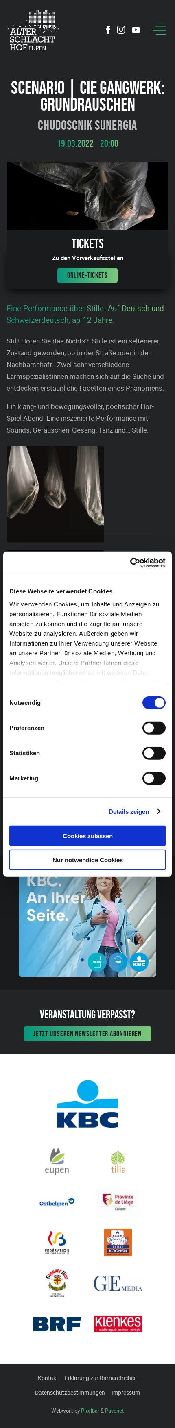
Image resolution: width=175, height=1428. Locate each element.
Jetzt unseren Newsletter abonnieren (87, 1034)
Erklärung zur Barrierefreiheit (101, 1378)
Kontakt (48, 1378)
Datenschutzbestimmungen (70, 1392)
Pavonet (114, 1410)
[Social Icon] (108, 31)
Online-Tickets (87, 275)
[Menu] (159, 30)
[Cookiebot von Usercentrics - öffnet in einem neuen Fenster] (130, 562)
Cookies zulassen (88, 835)
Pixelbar (90, 1410)
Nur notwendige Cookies (87, 859)
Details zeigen (129, 811)
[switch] (154, 728)
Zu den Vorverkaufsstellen (87, 257)
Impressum (126, 1392)
